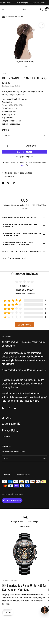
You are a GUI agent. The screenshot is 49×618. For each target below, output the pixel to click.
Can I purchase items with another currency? (19, 225)
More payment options (24, 156)
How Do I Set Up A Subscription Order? (21, 251)
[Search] (41, 9)
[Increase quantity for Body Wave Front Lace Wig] (11, 146)
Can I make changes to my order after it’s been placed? (21, 234)
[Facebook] (5, 408)
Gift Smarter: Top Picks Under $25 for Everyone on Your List (24, 587)
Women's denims (36, 3)
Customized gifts (20, 3)
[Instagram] (11, 408)
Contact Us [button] (6, 436)
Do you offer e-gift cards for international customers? (17, 243)
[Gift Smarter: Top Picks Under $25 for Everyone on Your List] (24, 553)
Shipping (4, 86)
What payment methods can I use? (19, 217)
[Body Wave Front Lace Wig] (41, 25)
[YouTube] (17, 408)
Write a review (24, 324)
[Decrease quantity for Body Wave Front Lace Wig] (4, 146)
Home (3, 16)
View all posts (24, 526)
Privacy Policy (10, 430)
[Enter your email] (44, 459)
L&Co (24, 9)
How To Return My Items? (14, 258)
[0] (45, 9)
